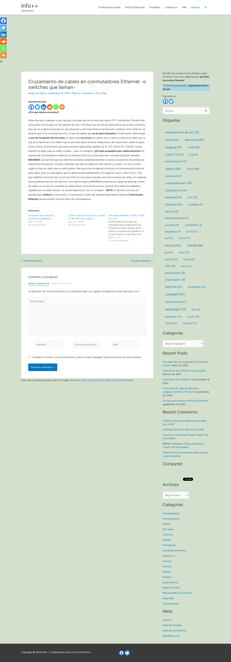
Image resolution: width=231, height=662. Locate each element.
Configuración (176, 190)
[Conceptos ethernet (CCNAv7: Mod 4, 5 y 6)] (128, 228)
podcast (167, 576)
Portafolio (154, 7)
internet (195, 245)
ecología (195, 204)
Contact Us (171, 7)
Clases (166, 523)
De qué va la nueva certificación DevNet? (185, 400)
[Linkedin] (43, 107)
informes (173, 245)
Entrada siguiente (142, 261)
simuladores (196, 286)
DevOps (167, 539)
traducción (173, 316)
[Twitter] (37, 107)
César (166, 434)
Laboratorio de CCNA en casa (179, 379)
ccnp (193, 154)
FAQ (184, 7)
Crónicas (168, 534)
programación (175, 279)
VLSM (166, 420)
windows (190, 323)
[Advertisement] (115, 39)
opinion (186, 266)
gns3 (169, 238)
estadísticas (173, 231)
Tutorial (171, 323)
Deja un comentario (83, 93)
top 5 (196, 309)
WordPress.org (171, 635)
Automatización (171, 513)
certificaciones (175, 161)
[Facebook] (31, 107)
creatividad (173, 197)
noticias (189, 259)
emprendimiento (177, 218)
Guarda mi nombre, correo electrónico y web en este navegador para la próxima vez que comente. (87, 357)
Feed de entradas (172, 625)
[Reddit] (49, 107)
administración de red (182, 132)
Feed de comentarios (174, 630)
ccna (194, 147)
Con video (168, 529)
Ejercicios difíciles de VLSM (188, 429)
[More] (62, 107)
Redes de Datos (37, 93)
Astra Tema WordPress (78, 652)
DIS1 (192, 197)
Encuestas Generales (174, 550)
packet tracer (175, 272)
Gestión (167, 571)
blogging (173, 147)
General (167, 566)
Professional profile (110, 7)
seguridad (173, 286)
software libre (176, 301)
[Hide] (1, 61)
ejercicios (171, 211)
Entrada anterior (32, 261)
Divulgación (169, 545)
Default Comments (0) (38, 283)
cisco (193, 168)
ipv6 (169, 252)
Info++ (29, 5)
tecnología (175, 309)
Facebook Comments (61, 283)
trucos (193, 316)
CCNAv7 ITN (174, 154)
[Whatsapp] (56, 107)
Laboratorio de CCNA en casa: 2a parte (184, 370)
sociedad (175, 294)
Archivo (195, 7)
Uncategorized (171, 603)
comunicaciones (178, 183)
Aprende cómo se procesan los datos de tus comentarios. (102, 380)
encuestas (172, 225)
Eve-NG (192, 231)
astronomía (194, 139)
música (171, 259)
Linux (184, 252)
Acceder (167, 620)
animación (172, 139)
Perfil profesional (135, 7)
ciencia (173, 168)
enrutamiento (193, 225)
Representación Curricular (177, 592)
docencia (173, 204)
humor (184, 238)
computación (173, 176)
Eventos (167, 561)
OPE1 (170, 266)
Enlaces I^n (169, 555)
